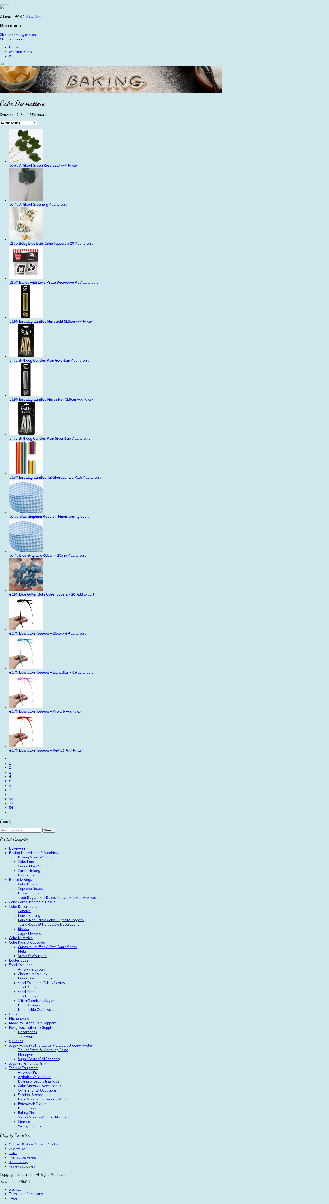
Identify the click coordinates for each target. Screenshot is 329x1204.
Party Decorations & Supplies (32, 1027)
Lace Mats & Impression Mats (42, 1099)
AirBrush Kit (27, 1072)
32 (11, 798)
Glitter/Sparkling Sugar (36, 1000)
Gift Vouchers (20, 1014)
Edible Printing (29, 915)
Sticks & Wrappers (32, 955)
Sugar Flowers (29, 933)
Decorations (27, 1032)
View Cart (33, 16)
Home (13, 47)
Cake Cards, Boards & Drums (32, 902)
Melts (22, 951)
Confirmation (17, 1148)
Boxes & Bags (20, 879)
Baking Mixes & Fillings (36, 857)
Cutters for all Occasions (37, 1090)
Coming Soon (78, 516)
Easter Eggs (18, 960)
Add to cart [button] (69, 165)
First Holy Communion (22, 1157)
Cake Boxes (27, 884)
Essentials (26, 875)
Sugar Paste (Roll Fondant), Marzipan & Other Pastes (51, 1045)
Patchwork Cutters (32, 1103)
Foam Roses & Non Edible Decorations (48, 924)
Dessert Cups (28, 893)
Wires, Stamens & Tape (36, 1126)
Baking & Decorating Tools (39, 1081)
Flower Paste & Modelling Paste (43, 1050)
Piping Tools (27, 1108)
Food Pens (26, 991)
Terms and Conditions (26, 1193)
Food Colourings (21, 964)
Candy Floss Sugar (33, 866)
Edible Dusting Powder (36, 978)
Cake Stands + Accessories (39, 1085)
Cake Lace (26, 861)
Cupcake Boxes (30, 888)
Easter (13, 1153)
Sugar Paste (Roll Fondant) (39, 1059)
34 (11, 807)
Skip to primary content (18, 34)
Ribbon (23, 929)
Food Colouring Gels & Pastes (41, 982)
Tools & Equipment (23, 1068)
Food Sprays (28, 996)
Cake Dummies (21, 938)
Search (48, 830)
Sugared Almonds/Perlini (28, 1063)
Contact (15, 56)
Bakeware (17, 848)
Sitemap (15, 1189)
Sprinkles (16, 1041)
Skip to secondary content (21, 39)
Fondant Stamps (31, 1094)
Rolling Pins (27, 1112)
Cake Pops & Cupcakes (27, 942)
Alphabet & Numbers (34, 1076)
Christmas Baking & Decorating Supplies (33, 1144)
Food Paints (27, 987)
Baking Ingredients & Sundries (33, 852)
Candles (24, 911)
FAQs (13, 1198)
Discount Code (21, 51)
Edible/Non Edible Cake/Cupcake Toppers (51, 920)
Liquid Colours (29, 1005)
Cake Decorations (23, 906)
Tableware (26, 1036)
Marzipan (25, 1054)
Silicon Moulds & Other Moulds (42, 1117)
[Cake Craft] (2, 64)
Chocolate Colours (32, 973)
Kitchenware (19, 1018)
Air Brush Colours (32, 969)
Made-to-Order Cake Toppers (32, 1023)
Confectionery (29, 870)
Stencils (24, 1121)
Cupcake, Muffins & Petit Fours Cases (47, 947)
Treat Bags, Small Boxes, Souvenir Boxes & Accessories (62, 897)
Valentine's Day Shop (22, 1166)
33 (11, 803)
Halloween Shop (18, 1162)
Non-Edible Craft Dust (35, 1009)
